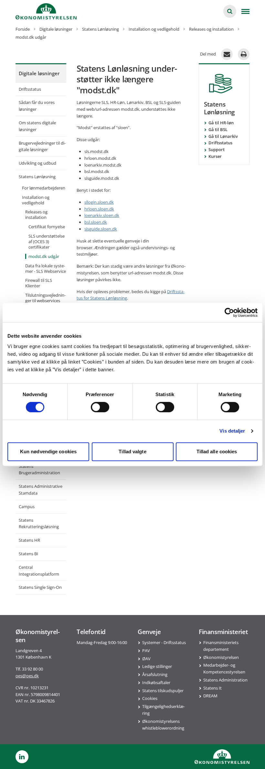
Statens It (212, 688)
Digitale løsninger (39, 73)
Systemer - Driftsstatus (164, 642)
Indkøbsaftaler (156, 682)
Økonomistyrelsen (221, 657)
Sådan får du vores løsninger (37, 105)
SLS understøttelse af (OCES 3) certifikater (46, 241)
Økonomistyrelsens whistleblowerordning (163, 724)
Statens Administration (225, 680)
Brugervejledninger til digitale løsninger (42, 146)
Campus (27, 506)
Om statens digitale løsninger (37, 126)
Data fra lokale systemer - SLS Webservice (45, 268)
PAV (146, 650)
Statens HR (29, 540)
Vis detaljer (232, 431)
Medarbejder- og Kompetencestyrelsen (224, 668)
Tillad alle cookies (216, 451)
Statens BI (28, 554)
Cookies (149, 698)
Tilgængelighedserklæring (163, 709)
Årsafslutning (154, 674)
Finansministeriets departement (220, 646)
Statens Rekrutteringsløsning (39, 523)
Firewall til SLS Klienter (38, 283)
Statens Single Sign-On (40, 587)
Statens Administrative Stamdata (40, 489)
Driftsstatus (30, 89)
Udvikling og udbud (37, 163)
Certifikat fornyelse (46, 227)
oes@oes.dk (27, 676)
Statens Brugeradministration (39, 469)
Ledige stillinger (157, 666)
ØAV (146, 658)
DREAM (210, 696)
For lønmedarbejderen (43, 188)
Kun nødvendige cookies (48, 451)
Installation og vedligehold (35, 200)
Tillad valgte (132, 451)
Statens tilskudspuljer (163, 690)
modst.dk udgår (43, 256)
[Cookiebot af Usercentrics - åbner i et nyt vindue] (229, 312)
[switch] (100, 407)
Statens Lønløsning (37, 176)
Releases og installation (36, 214)
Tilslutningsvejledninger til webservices (45, 297)
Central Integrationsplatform (39, 570)
